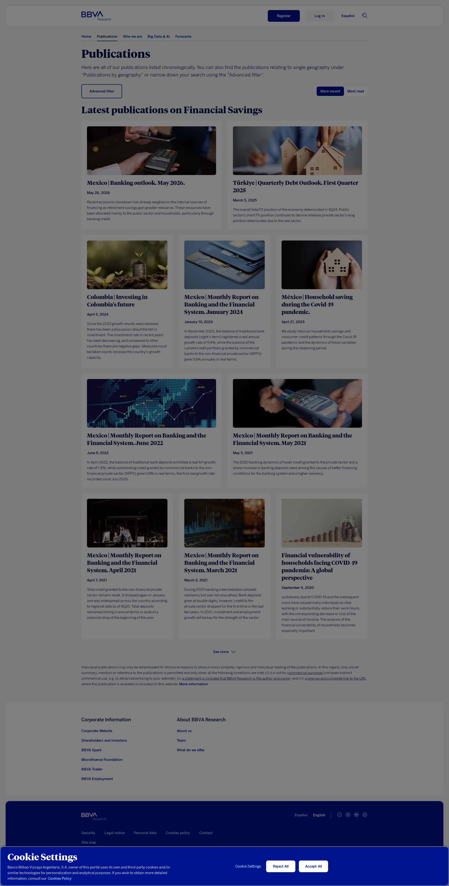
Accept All (313, 866)
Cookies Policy (60, 878)
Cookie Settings (248, 866)
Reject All (281, 866)
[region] (224, 866)
